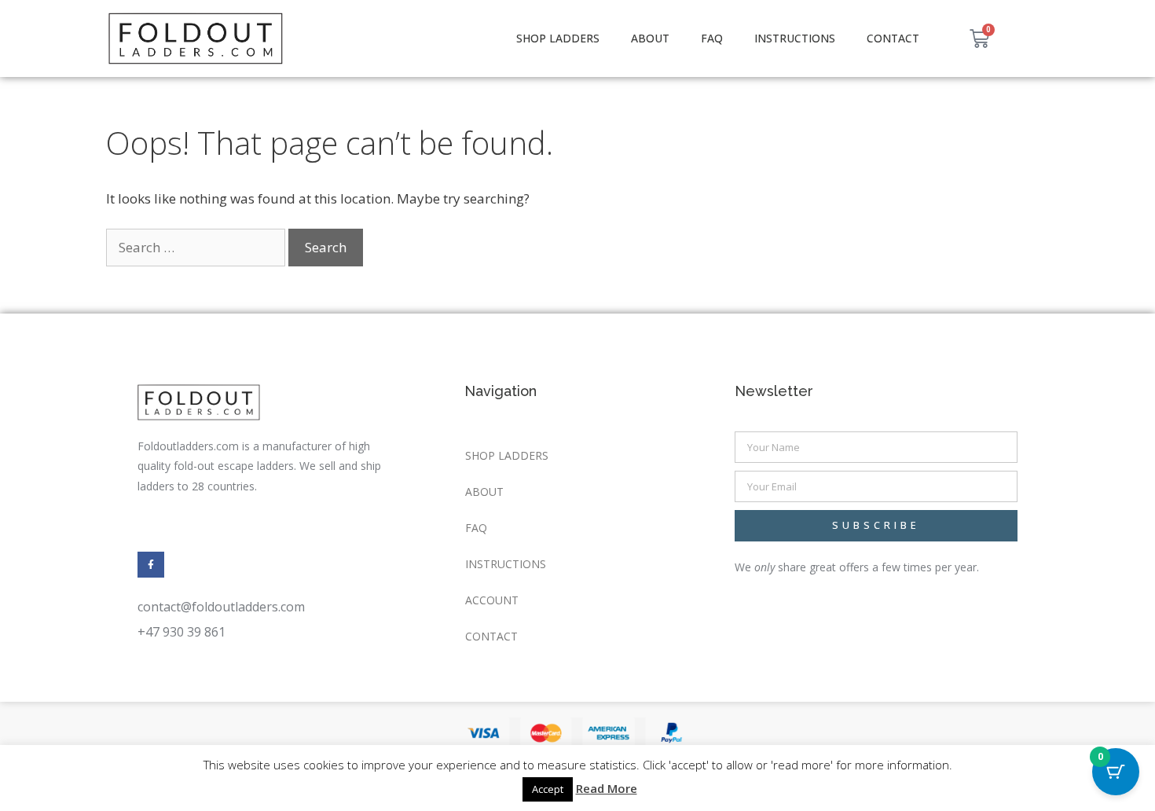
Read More (606, 788)
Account (492, 600)
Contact (893, 38)
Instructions (794, 38)
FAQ (712, 38)
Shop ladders (558, 38)
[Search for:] (197, 247)
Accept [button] (547, 789)
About (650, 38)
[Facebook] (151, 565)
